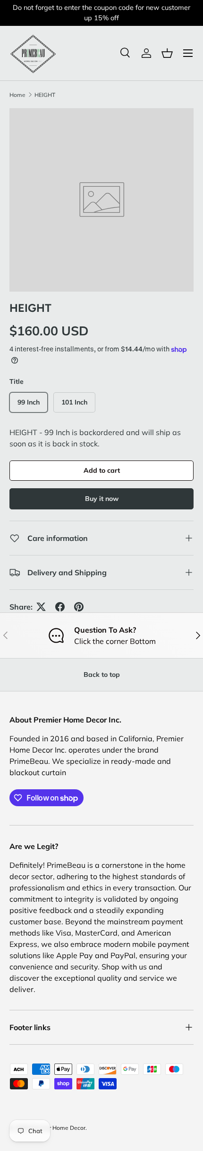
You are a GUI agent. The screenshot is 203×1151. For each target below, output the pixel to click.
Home (17, 94)
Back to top (102, 674)
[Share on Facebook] (60, 606)
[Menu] (188, 53)
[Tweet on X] (41, 606)
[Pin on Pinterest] (78, 606)
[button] (167, 53)
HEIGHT (44, 94)
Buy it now (101, 498)
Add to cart (102, 470)
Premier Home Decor (57, 1127)
